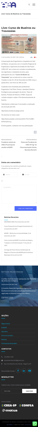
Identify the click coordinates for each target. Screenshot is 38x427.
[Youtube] (29, 370)
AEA (17, 57)
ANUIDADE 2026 (9, 222)
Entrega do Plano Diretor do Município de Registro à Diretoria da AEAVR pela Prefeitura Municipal (18, 252)
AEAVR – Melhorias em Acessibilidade (15, 233)
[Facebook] (18, 370)
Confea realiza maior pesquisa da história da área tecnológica (18, 280)
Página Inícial (5, 323)
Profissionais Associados (9, 343)
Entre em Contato (7, 335)
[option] (19, 290)
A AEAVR (4, 327)
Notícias (22, 57)
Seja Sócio (4, 331)
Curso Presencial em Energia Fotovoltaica (17, 226)
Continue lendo (7, 298)
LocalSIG (28, 424)
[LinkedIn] (23, 370)
